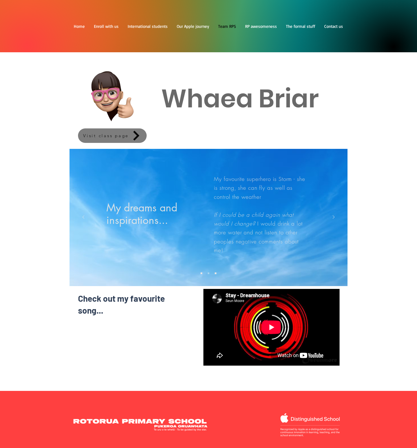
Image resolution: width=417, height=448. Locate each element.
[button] (261, 26)
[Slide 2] (208, 273)
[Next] (333, 217)
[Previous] (83, 217)
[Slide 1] (201, 273)
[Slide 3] (215, 273)
